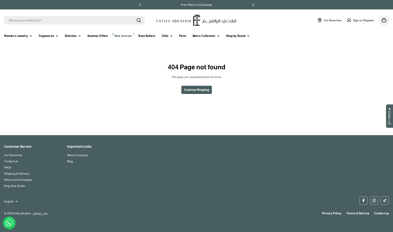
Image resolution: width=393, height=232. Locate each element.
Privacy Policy (332, 213)
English (9, 201)
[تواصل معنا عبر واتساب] (9, 223)
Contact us (381, 213)
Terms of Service (357, 213)
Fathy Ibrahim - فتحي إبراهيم (30, 213)
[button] (139, 4)
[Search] (138, 20)
